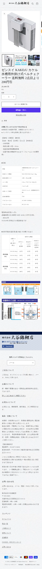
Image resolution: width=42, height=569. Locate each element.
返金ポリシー (32, 561)
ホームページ (6, 519)
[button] (4, 3)
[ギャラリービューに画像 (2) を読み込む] (21, 60)
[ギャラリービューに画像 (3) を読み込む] (34, 60)
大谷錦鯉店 (13, 561)
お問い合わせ (6, 547)
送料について (6, 533)
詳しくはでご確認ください (14, 395)
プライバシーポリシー (10, 564)
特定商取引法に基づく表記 (32, 564)
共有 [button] (5, 120)
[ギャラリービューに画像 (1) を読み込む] (8, 60)
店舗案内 (5, 537)
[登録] (32, 362)
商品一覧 (5, 523)
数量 (3, 93)
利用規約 (20, 564)
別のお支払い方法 (21, 115)
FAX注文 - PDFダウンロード (11, 542)
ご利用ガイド (6, 528)
